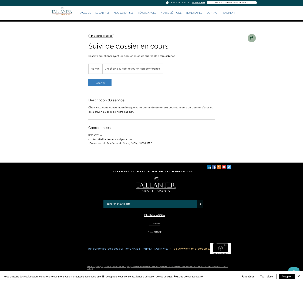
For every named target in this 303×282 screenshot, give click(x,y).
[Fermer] (299, 276)
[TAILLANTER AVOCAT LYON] (214, 167)
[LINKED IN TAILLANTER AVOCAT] (209, 167)
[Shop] (252, 38)
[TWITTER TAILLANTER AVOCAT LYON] (229, 167)
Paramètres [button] (247, 276)
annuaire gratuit (159, 267)
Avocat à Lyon (182, 171)
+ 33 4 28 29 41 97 (180, 2)
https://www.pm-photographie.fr (191, 248)
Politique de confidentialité (188, 276)
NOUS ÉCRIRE (198, 2)
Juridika (108, 267)
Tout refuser (267, 276)
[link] (100, 82)
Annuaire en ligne (121, 267)
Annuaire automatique (140, 267)
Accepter (287, 276)
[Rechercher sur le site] (200, 204)
